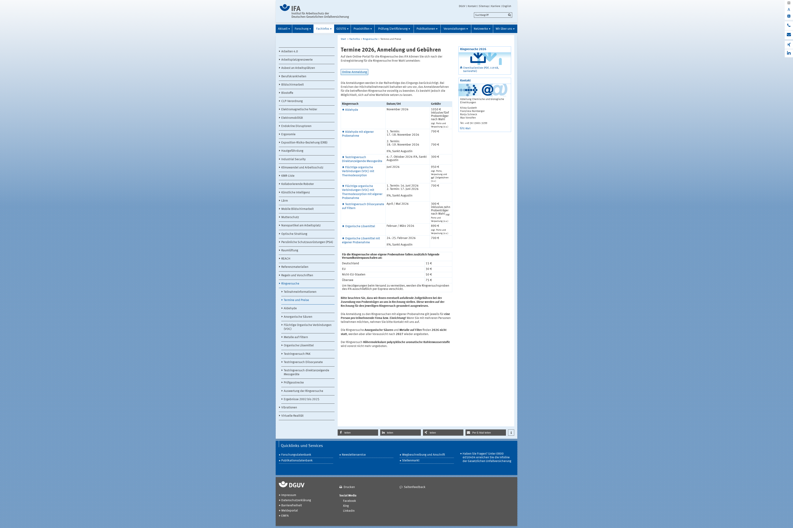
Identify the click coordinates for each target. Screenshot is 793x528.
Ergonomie (288, 134)
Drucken (349, 487)
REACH (285, 258)
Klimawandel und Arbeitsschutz (302, 167)
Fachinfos (322, 29)
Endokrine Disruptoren (296, 126)
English (506, 6)
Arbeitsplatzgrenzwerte (297, 59)
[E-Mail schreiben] (789, 35)
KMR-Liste (287, 176)
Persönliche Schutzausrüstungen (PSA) (307, 242)
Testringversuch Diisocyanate (303, 362)
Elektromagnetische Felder (299, 109)
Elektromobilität (292, 118)
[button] (358, 432)
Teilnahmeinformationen (300, 292)
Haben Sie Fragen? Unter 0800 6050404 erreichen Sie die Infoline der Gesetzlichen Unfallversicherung (487, 457)
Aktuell (282, 29)
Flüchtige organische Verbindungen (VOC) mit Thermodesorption (358, 171)
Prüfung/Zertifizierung (393, 29)
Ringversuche (290, 283)
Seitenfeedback (414, 487)
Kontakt (472, 6)
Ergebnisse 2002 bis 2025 (301, 399)
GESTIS (341, 29)
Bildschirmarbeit (292, 84)
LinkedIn (349, 511)
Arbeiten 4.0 (289, 51)
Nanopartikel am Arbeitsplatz (301, 225)
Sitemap (484, 6)
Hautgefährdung (292, 151)
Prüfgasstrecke (294, 382)
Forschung (302, 29)
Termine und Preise (296, 300)
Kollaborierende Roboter (297, 184)
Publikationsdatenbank (297, 460)
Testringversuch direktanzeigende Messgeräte (306, 372)
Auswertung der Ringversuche (303, 391)
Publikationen (426, 29)
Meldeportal (289, 510)
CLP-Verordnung (292, 101)
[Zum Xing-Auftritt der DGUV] (789, 45)
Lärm (284, 200)
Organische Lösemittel (299, 345)
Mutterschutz (290, 217)
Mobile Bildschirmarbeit (297, 209)
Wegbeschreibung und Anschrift (423, 454)
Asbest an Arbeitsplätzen (298, 68)
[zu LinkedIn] (789, 53)
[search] (493, 15)
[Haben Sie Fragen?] (789, 25)
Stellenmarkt (410, 460)
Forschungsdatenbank (296, 454)
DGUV (462, 6)
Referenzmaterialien (294, 267)
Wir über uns (504, 29)
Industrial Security (293, 159)
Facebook (349, 501)
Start (343, 39)
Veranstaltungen (454, 29)
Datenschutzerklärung (296, 500)
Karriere (495, 6)
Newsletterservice (354, 454)
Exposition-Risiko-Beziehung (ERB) (304, 142)
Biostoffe (287, 93)
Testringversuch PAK (297, 354)
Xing (346, 506)
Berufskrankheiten (293, 76)
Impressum (288, 495)
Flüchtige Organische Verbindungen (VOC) (307, 327)
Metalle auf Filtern (296, 337)
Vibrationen (289, 407)
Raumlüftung (289, 250)
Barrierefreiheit (291, 505)
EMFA (285, 515)
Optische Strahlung (294, 234)
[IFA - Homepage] (314, 11)
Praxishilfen (361, 29)
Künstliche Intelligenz (295, 192)
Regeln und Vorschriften (297, 275)
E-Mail (467, 128)
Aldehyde (290, 308)
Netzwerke (481, 29)
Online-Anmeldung (354, 72)
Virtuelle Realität (292, 415)
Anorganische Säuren (298, 317)
